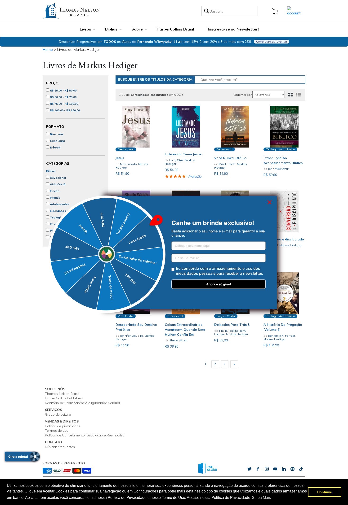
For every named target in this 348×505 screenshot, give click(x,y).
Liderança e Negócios (65, 211)
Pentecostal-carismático (67, 237)
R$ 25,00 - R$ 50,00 (62, 90)
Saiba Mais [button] (261, 498)
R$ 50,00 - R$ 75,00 (62, 97)
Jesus (120, 158)
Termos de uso (56, 430)
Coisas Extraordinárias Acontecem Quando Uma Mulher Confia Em (185, 329)
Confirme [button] (324, 492)
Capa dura (57, 141)
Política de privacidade (62, 426)
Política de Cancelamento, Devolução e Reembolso (85, 435)
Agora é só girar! (218, 284)
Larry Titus (176, 160)
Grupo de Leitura (58, 414)
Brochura (56, 134)
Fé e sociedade (60, 224)
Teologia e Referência (64, 217)
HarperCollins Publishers (64, 398)
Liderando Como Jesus (183, 154)
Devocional (57, 177)
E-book (54, 147)
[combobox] (232, 11)
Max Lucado (128, 164)
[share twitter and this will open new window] (249, 468)
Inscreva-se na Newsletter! (233, 29)
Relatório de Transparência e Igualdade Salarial (82, 403)
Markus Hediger (290, 245)
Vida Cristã (57, 184)
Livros (85, 29)
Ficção (54, 191)
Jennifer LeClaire (131, 335)
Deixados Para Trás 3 (232, 324)
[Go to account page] (294, 10)
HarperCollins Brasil (175, 29)
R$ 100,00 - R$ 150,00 (64, 110)
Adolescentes (59, 204)
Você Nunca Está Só (230, 158)
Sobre (137, 29)
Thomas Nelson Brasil (62, 394)
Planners (55, 230)
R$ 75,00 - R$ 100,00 (63, 103)
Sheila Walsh (178, 340)
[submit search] (206, 11)
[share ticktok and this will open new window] (292, 468)
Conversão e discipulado (283, 239)
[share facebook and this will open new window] (258, 468)
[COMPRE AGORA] (136, 127)
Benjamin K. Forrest (281, 335)
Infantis (54, 197)
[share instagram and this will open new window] (266, 468)
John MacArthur (278, 168)
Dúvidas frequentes (60, 447)
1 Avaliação (194, 176)
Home (48, 49)
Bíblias (111, 29)
